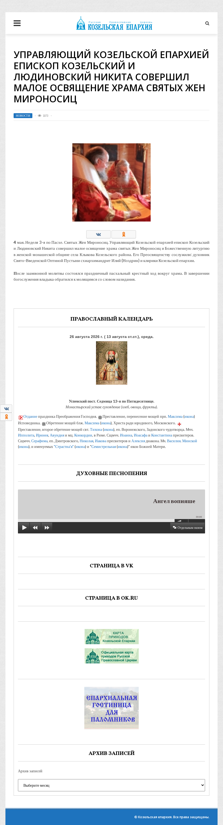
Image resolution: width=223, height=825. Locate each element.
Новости (23, 116)
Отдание (30, 416)
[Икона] (111, 361)
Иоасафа (140, 435)
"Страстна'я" (64, 446)
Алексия (138, 440)
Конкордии (83, 435)
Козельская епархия (155, 817)
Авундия (57, 435)
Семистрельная (103, 446)
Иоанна (126, 435)
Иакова (100, 440)
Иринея (42, 435)
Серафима (39, 440)
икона (189, 416)
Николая (86, 440)
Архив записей (30, 771)
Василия (174, 440)
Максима (175, 416)
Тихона (96, 429)
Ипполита (26, 435)
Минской (189, 440)
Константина (161, 435)
